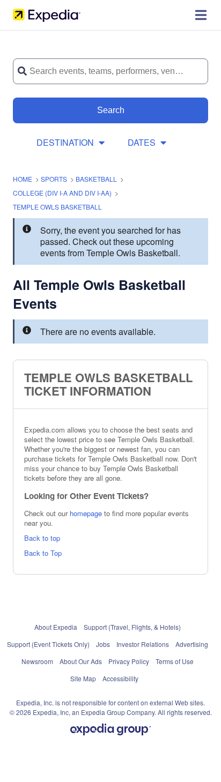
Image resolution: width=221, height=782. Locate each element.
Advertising (191, 644)
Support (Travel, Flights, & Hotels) (132, 626)
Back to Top (43, 553)
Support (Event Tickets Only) (48, 644)
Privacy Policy (128, 661)
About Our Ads (81, 661)
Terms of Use (175, 661)
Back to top (42, 538)
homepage (86, 513)
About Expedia (55, 626)
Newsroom (37, 661)
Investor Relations (142, 644)
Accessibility (120, 678)
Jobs (103, 644)
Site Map (83, 678)
